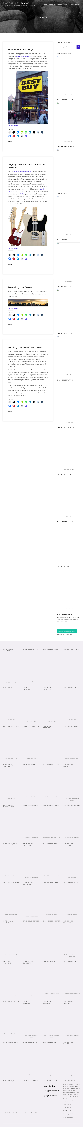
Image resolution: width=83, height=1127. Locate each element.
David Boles (75, 4)
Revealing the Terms (20, 287)
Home (45, 4)
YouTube (22, 194)
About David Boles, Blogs (58, 4)
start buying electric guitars (22, 171)
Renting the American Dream (25, 347)
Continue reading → (15, 126)
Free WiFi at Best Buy (20, 49)
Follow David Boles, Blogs (66, 631)
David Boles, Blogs (16, 3)
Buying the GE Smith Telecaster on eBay (26, 166)
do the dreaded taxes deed (24, 56)
